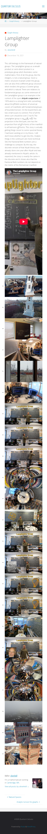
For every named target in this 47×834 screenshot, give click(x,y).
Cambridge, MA (13, 782)
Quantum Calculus (11, 6)
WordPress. (31, 826)
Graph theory (14, 21)
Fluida (22, 826)
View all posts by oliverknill (17, 786)
